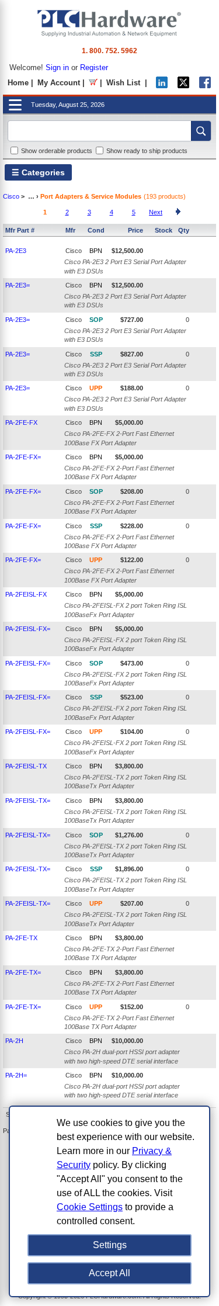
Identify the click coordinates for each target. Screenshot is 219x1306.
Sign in (57, 67)
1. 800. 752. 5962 (109, 51)
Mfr (70, 230)
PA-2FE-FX (21, 422)
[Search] (201, 131)
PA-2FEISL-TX (26, 766)
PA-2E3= (17, 285)
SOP (96, 319)
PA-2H (14, 1040)
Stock (163, 230)
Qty (183, 230)
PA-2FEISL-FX (26, 594)
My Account (58, 82)
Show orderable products (56, 150)
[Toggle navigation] (15, 104)
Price (135, 230)
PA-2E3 (15, 250)
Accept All (109, 1273)
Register (94, 67)
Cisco (11, 196)
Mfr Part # (19, 230)
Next (155, 212)
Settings (110, 1245)
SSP (96, 354)
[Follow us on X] (183, 85)
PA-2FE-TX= (23, 972)
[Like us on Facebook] (205, 85)
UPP (95, 388)
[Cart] (93, 82)
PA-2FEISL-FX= (27, 628)
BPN (95, 250)
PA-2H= (16, 1075)
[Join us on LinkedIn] (162, 85)
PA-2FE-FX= (23, 456)
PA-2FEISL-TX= (27, 800)
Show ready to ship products (146, 150)
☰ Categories (38, 172)
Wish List (123, 82)
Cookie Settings (90, 1207)
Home (18, 82)
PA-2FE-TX (21, 937)
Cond (96, 230)
